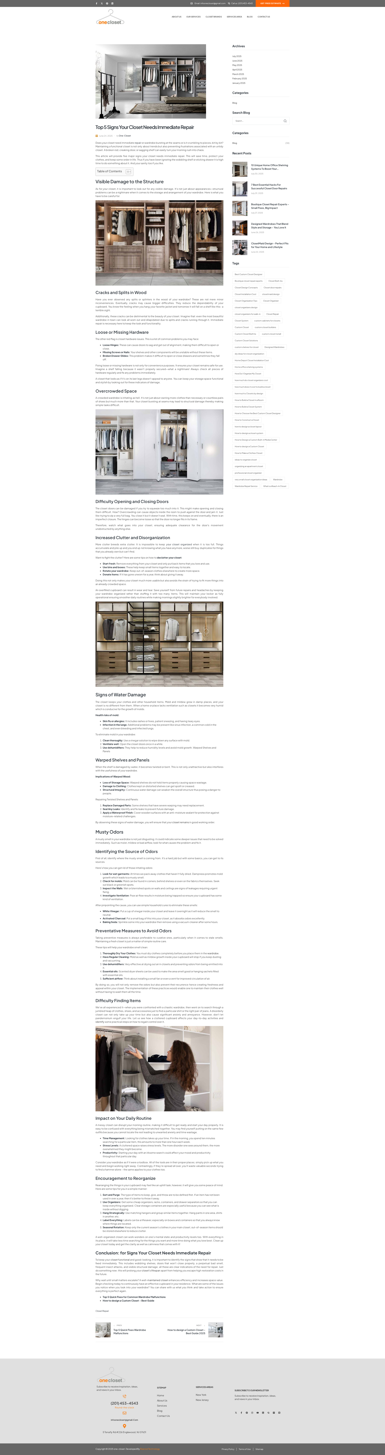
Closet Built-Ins (275, 281)
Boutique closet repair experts (249, 281)
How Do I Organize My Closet (248, 373)
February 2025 (239, 78)
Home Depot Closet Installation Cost (252, 360)
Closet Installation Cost (245, 294)
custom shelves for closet (247, 347)
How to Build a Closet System (248, 407)
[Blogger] (279, 1413)
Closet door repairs (273, 287)
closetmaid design (271, 294)
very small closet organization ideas (251, 479)
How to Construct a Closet (247, 420)
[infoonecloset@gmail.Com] (124, 1413)
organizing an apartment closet (249, 466)
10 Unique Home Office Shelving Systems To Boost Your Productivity (269, 167)
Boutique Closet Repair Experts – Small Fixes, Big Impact (270, 206)
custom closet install (271, 334)
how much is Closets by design (249, 393)
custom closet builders (265, 327)
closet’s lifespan (151, 1270)
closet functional (120, 1259)
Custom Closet (242, 327)
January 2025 (238, 83)
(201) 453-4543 (124, 1403)
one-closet (125, 135)
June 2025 (237, 60)
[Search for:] (261, 120)
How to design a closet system (249, 433)
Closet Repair (102, 1311)
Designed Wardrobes (274, 347)
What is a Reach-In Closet (274, 486)
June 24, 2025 (106, 135)
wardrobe (213, 953)
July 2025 (237, 56)
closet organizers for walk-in (247, 314)
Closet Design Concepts (246, 287)
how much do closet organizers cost (251, 380)
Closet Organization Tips (246, 301)
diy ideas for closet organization (249, 354)
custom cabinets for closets (267, 320)
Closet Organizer (271, 301)
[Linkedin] (112, 3)
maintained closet (157, 1280)
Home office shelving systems (249, 367)
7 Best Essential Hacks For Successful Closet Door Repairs (269, 186)
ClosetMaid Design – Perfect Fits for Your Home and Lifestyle (269, 245)
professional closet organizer (248, 473)
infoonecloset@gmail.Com (124, 1419)
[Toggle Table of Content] (126, 171)
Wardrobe (277, 479)
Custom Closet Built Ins (245, 334)
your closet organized (179, 544)
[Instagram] (252, 1413)
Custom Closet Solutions (246, 340)
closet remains (180, 822)
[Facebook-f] (96, 3)
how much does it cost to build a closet (253, 387)
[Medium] (274, 1413)
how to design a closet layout (248, 426)
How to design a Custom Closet (249, 446)
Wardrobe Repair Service (246, 486)
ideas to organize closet (246, 459)
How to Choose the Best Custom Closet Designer (257, 413)
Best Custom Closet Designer (248, 274)
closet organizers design (246, 307)
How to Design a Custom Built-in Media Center (256, 440)
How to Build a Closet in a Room (249, 400)
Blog (234, 102)
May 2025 (237, 65)
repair (138, 142)
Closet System (241, 320)
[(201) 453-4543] (124, 1396)
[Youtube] (258, 1413)
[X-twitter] (102, 3)
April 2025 (237, 69)
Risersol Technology (150, 1448)
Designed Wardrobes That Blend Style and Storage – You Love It (269, 225)
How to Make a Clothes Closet (248, 453)
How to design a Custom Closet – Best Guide (128, 1300)
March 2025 (238, 74)
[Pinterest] (107, 3)
